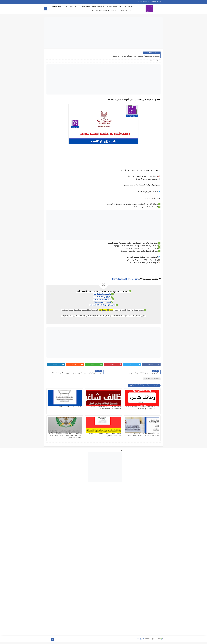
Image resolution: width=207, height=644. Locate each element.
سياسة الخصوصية (156, 1)
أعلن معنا (139, 1)
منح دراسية (72, 7)
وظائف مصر (81, 7)
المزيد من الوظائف (107, 305)
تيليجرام (107, 297)
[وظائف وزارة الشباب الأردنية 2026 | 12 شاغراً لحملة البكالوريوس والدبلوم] (103, 425)
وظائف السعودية (111, 7)
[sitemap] (52, 639)
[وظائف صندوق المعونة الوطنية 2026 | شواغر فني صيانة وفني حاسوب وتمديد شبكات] (103, 398)
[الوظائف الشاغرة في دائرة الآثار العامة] (65, 398)
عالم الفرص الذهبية (126, 11)
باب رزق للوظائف (139, 639)
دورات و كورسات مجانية (59, 7)
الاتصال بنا (146, 1)
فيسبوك (107, 300)
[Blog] (45, 639)
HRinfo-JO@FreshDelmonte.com (125, 279)
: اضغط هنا (98, 297)
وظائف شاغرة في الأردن (125, 7)
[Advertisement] (103, 32)
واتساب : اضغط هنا (102, 294)
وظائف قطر (100, 7)
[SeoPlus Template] (161, 639)
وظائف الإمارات (91, 7)
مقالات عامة (114, 11)
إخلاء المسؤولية (104, 11)
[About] (49, 639)
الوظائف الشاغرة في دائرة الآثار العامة (70, 406)
